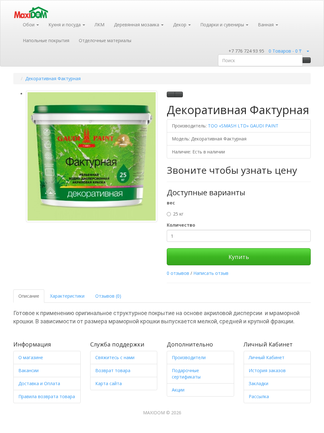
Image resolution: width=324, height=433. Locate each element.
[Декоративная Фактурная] (91, 156)
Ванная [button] (266, 25)
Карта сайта (108, 383)
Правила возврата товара (46, 396)
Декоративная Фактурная (53, 78)
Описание (28, 296)
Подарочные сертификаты (186, 373)
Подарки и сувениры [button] (222, 25)
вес (171, 203)
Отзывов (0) (108, 296)
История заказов (267, 370)
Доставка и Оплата (39, 383)
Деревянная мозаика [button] (137, 25)
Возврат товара (112, 370)
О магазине (30, 357)
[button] (224, 51)
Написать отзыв (210, 273)
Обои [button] (29, 25)
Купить (238, 257)
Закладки (258, 383)
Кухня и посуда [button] (65, 25)
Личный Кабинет (266, 357)
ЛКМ (99, 25)
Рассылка (259, 396)
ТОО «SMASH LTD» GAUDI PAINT (243, 126)
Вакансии (28, 370)
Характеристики (67, 296)
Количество (181, 225)
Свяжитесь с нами (114, 357)
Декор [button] (180, 25)
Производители (189, 357)
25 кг (178, 214)
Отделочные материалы (105, 40)
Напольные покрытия (46, 40)
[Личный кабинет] (307, 51)
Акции (178, 390)
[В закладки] (171, 94)
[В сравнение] (179, 94)
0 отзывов (178, 273)
